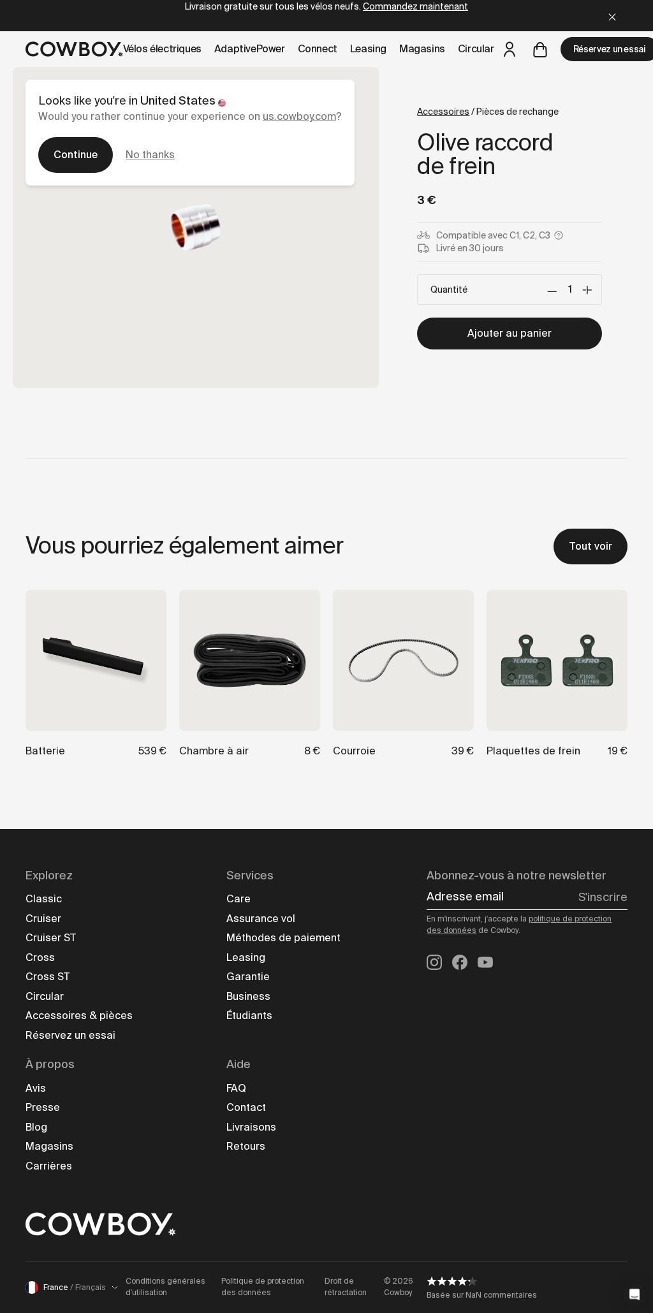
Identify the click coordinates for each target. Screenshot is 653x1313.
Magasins (49, 1146)
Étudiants (249, 1015)
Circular (45, 996)
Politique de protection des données (262, 1287)
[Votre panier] (540, 49)
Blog (36, 1127)
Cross (40, 957)
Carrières (49, 1166)
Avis (36, 1088)
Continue (76, 154)
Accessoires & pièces (79, 1015)
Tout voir (590, 546)
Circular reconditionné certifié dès (327, 15)
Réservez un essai (70, 1035)
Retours (245, 1146)
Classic (44, 899)
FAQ (236, 1088)
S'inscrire (602, 897)
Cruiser (43, 918)
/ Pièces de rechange (488, 111)
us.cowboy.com (299, 116)
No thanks (150, 154)
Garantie (248, 976)
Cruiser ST (51, 937)
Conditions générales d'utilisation (165, 1287)
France (74, 1287)
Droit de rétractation (346, 1287)
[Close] (612, 15)
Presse (43, 1107)
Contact (246, 1107)
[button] (634, 1294)
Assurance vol (260, 918)
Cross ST (48, 976)
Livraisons (251, 1127)
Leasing (245, 957)
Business (248, 996)
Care (238, 899)
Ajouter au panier (509, 333)
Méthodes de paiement (283, 937)
